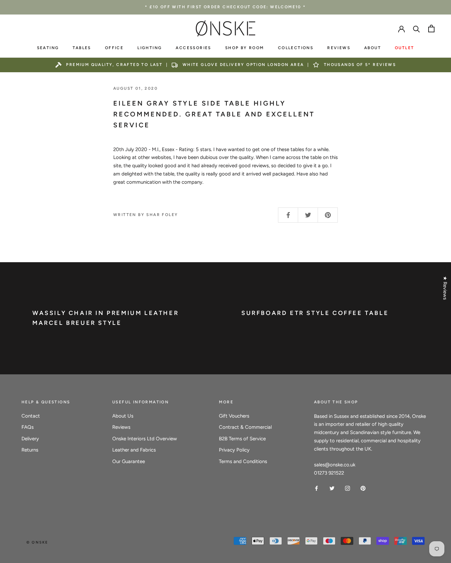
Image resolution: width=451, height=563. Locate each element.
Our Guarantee (128, 461)
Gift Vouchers (234, 416)
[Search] (416, 28)
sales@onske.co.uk (334, 465)
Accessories (193, 48)
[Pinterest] (363, 488)
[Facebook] (316, 488)
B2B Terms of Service (242, 439)
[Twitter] (332, 488)
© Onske (37, 542)
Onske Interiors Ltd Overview (144, 439)
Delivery (30, 439)
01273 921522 (329, 473)
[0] (431, 28)
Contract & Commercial (245, 427)
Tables (82, 48)
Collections (295, 48)
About (372, 48)
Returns (29, 450)
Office (114, 48)
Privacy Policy (234, 450)
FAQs (27, 427)
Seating (48, 48)
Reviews (338, 48)
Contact (30, 416)
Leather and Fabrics (134, 450)
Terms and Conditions (243, 461)
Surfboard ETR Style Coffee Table (315, 313)
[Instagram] (347, 488)
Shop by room (244, 48)
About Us (122, 416)
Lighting (149, 48)
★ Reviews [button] (445, 287)
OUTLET (404, 48)
